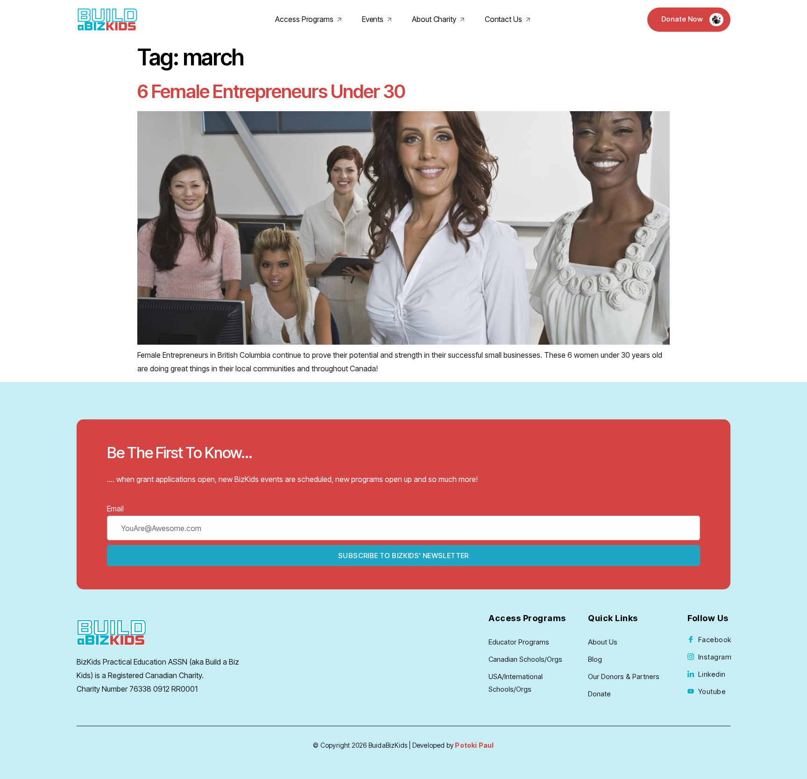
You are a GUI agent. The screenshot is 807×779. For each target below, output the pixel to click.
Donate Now (682, 18)
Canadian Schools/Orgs (525, 659)
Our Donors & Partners (623, 676)
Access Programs (304, 19)
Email (115, 508)
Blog (595, 659)
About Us (602, 641)
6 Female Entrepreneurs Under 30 (271, 91)
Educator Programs (518, 641)
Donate (599, 693)
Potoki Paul (474, 745)
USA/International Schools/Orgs (515, 683)
